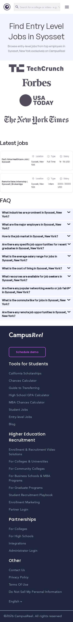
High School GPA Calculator (29, 395)
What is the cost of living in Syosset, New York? (32, 268)
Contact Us (17, 570)
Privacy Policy (19, 577)
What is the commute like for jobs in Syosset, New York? (34, 302)
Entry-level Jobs (20, 417)
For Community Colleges (27, 468)
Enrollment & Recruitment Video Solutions (32, 452)
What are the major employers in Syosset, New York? (31, 226)
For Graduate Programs (26, 487)
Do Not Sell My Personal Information (35, 591)
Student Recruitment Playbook (31, 495)
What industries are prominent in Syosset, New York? (32, 214)
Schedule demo (27, 352)
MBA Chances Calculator (27, 402)
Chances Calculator (23, 380)
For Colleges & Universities (28, 461)
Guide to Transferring (24, 388)
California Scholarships (25, 373)
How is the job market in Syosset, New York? (30, 236)
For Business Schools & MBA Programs (29, 478)
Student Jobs (18, 409)
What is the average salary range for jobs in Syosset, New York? (29, 258)
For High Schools (21, 536)
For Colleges (18, 529)
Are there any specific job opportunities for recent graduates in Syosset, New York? (34, 246)
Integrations (17, 543)
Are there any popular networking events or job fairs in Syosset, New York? (35, 290)
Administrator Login (23, 550)
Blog (12, 424)
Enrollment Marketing (24, 502)
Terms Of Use (18, 584)
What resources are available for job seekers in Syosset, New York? (32, 278)
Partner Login (18, 509)
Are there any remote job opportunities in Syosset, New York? (34, 314)
